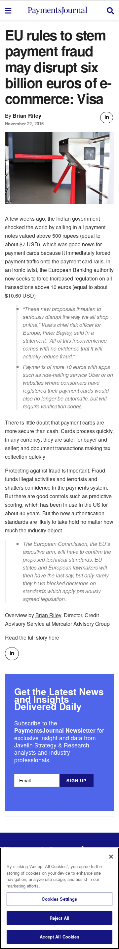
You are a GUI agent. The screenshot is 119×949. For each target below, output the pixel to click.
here (54, 637)
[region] (59, 898)
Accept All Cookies (59, 937)
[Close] (111, 856)
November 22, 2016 (24, 123)
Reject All (59, 918)
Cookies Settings (59, 899)
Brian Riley (27, 115)
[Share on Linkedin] (106, 117)
